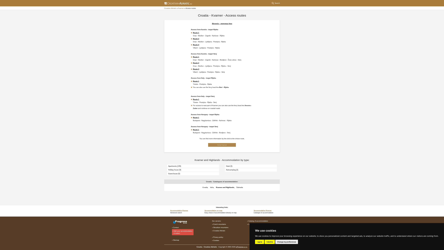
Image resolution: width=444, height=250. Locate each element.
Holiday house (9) (174, 170)
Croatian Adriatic (219, 231)
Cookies (216, 240)
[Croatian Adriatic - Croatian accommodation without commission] (178, 3)
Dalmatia (239, 187)
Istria (212, 187)
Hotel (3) (229, 166)
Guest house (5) (174, 174)
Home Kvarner (222, 145)
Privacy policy (218, 237)
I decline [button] (269, 242)
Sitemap (176, 240)
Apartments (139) (174, 166)
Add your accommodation (183, 232)
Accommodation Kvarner (179, 210)
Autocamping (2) (232, 170)
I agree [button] (259, 242)
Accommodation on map (213, 210)
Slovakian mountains (220, 227)
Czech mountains (219, 224)
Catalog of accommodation (258, 221)
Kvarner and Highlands (225, 187)
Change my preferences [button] (286, 242)
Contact (176, 227)
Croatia (205, 187)
